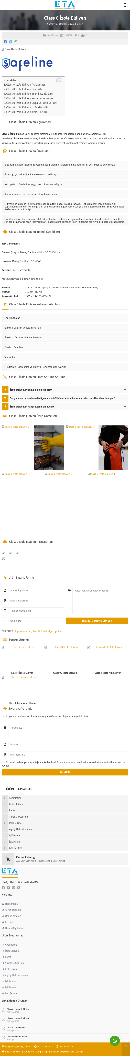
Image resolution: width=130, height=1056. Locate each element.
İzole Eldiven (76, 24)
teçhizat (32, 631)
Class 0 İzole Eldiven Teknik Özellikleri (29, 93)
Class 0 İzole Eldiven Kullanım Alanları (29, 98)
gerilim (58, 631)
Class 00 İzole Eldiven (65, 672)
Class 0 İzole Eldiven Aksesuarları (26, 111)
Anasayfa (52, 24)
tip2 (40, 631)
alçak (51, 631)
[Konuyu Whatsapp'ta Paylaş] (16, 42)
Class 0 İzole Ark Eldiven (22, 703)
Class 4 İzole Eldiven (22, 672)
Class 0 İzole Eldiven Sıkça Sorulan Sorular (31, 102)
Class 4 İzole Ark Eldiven (107, 672)
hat (45, 631)
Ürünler (63, 24)
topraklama (21, 631)
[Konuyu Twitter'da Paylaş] (11, 42)
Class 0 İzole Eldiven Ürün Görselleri (28, 107)
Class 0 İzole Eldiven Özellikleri (25, 89)
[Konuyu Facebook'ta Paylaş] (5, 42)
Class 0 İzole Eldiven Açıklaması (25, 84)
